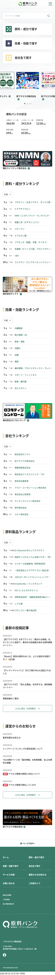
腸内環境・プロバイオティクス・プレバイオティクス (33, 368)
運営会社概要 (7, 895)
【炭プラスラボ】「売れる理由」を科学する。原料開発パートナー (27, 685)
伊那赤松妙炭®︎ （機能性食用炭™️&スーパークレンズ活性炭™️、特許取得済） (33, 597)
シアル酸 (19, 604)
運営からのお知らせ (37, 875)
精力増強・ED (21, 335)
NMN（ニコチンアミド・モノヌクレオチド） (33, 216)
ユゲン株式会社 (21, 514)
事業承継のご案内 (11, 699)
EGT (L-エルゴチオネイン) (26, 590)
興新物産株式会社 (22, 468)
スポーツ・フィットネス (25, 375)
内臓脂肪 (19, 328)
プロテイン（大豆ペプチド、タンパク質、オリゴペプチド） (33, 202)
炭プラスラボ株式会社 (24, 461)
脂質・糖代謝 (21, 382)
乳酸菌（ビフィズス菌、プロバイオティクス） (33, 249)
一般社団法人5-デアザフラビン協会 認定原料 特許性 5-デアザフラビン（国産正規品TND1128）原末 (33, 570)
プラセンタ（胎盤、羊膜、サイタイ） (31, 242)
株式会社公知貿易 (22, 494)
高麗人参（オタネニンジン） (27, 222)
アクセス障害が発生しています (20, 785)
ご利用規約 (6, 899)
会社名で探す (34, 866)
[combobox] (8, 194)
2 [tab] (27, 103)
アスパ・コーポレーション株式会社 (30, 488)
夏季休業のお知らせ (12, 738)
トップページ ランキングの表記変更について (23, 749)
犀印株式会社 (21, 508)
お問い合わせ (9, 883)
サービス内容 (9, 875)
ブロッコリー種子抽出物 (25, 610)
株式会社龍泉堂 (21, 481)
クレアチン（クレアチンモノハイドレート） (33, 262)
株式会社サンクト (22, 454)
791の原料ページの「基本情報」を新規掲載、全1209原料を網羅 (27, 761)
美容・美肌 (20, 342)
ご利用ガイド (34, 883)
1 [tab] (24, 103)
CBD (17, 256)
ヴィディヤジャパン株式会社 (27, 501)
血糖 (17, 355)
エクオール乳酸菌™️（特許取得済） (31, 564)
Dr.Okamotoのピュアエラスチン (29, 550)
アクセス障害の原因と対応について (22, 774)
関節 (17, 362)
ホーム (6, 857)
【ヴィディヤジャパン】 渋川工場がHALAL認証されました (27, 671)
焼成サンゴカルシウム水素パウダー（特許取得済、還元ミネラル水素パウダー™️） (33, 557)
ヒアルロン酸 (21, 236)
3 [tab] (30, 103)
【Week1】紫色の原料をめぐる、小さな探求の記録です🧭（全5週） (27, 657)
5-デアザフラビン (22, 209)
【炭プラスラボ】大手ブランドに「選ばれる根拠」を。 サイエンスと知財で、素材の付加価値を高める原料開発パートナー (27, 642)
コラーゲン (20, 229)
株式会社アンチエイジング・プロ (29, 474)
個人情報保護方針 (8, 904)
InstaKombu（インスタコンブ (28, 584)
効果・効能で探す (11, 866)
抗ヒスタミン (21, 388)
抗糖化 (18, 348)
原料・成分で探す (36, 857)
